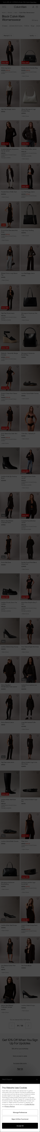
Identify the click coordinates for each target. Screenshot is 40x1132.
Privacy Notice (10, 1106)
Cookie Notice (29, 1104)
